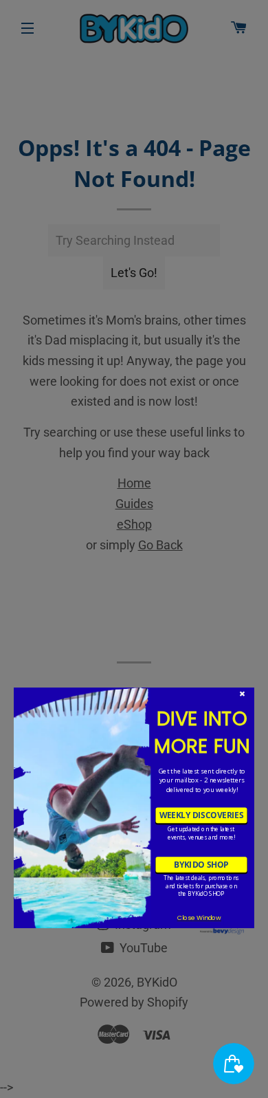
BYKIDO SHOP (201, 864)
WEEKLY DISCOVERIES (201, 815)
